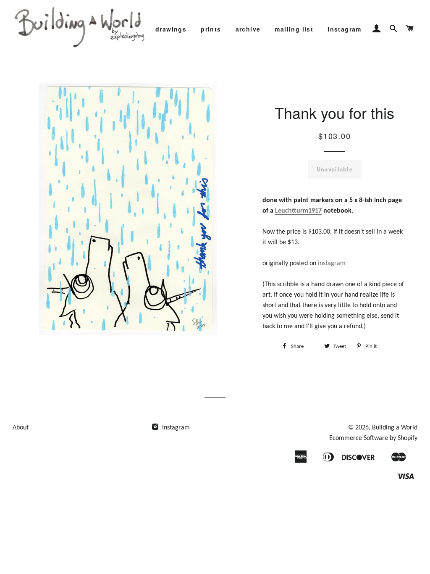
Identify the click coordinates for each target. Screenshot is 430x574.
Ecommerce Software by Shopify (373, 438)
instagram (332, 263)
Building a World (394, 427)
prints (211, 29)
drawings (170, 29)
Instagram (345, 29)
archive (248, 29)
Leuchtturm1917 (298, 211)
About (21, 427)
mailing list (294, 29)
